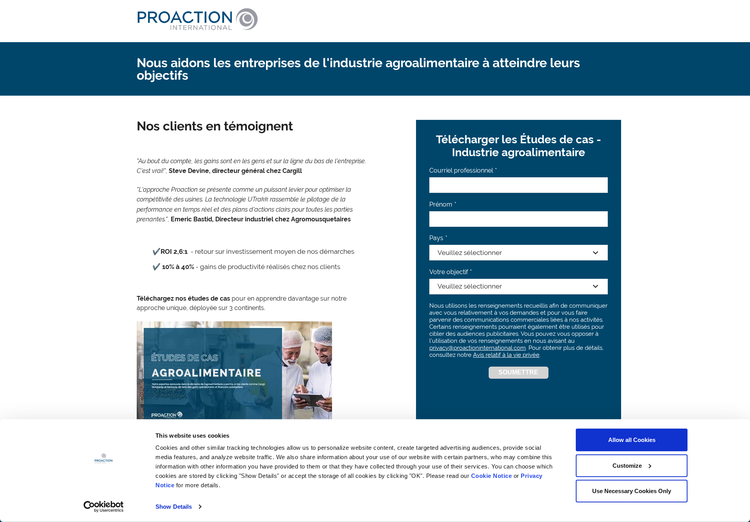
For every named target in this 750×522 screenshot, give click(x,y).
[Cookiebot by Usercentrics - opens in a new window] (104, 507)
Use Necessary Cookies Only (631, 491)
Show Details (173, 506)
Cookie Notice (491, 475)
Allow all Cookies (631, 439)
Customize (627, 465)
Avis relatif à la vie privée (506, 354)
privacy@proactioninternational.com (477, 347)
